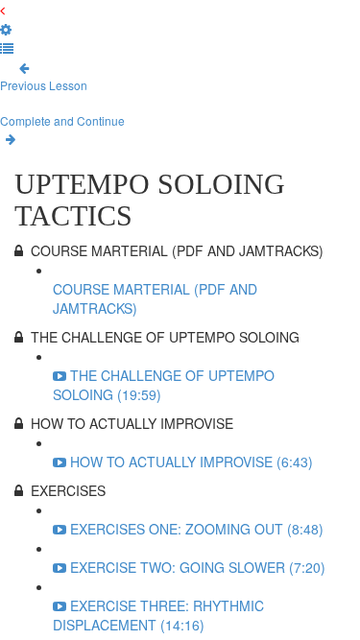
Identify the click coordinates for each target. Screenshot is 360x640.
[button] (2, 9)
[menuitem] (6, 28)
